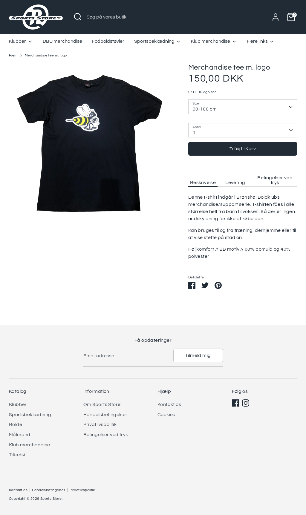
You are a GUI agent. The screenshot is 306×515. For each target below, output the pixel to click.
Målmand (19, 434)
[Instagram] (245, 403)
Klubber (18, 41)
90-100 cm (205, 109)
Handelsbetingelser (105, 414)
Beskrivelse (203, 182)
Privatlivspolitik (100, 424)
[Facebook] (235, 403)
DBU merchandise (62, 41)
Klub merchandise (211, 41)
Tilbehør (18, 454)
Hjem (13, 55)
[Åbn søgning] (78, 17)
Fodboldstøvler (108, 41)
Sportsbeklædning (154, 41)
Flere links (258, 41)
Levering (235, 182)
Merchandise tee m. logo (46, 55)
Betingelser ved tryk (275, 180)
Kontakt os (169, 404)
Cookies (166, 414)
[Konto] (275, 17)
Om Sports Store (102, 404)
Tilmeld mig (198, 355)
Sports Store (51, 499)
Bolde (15, 424)
